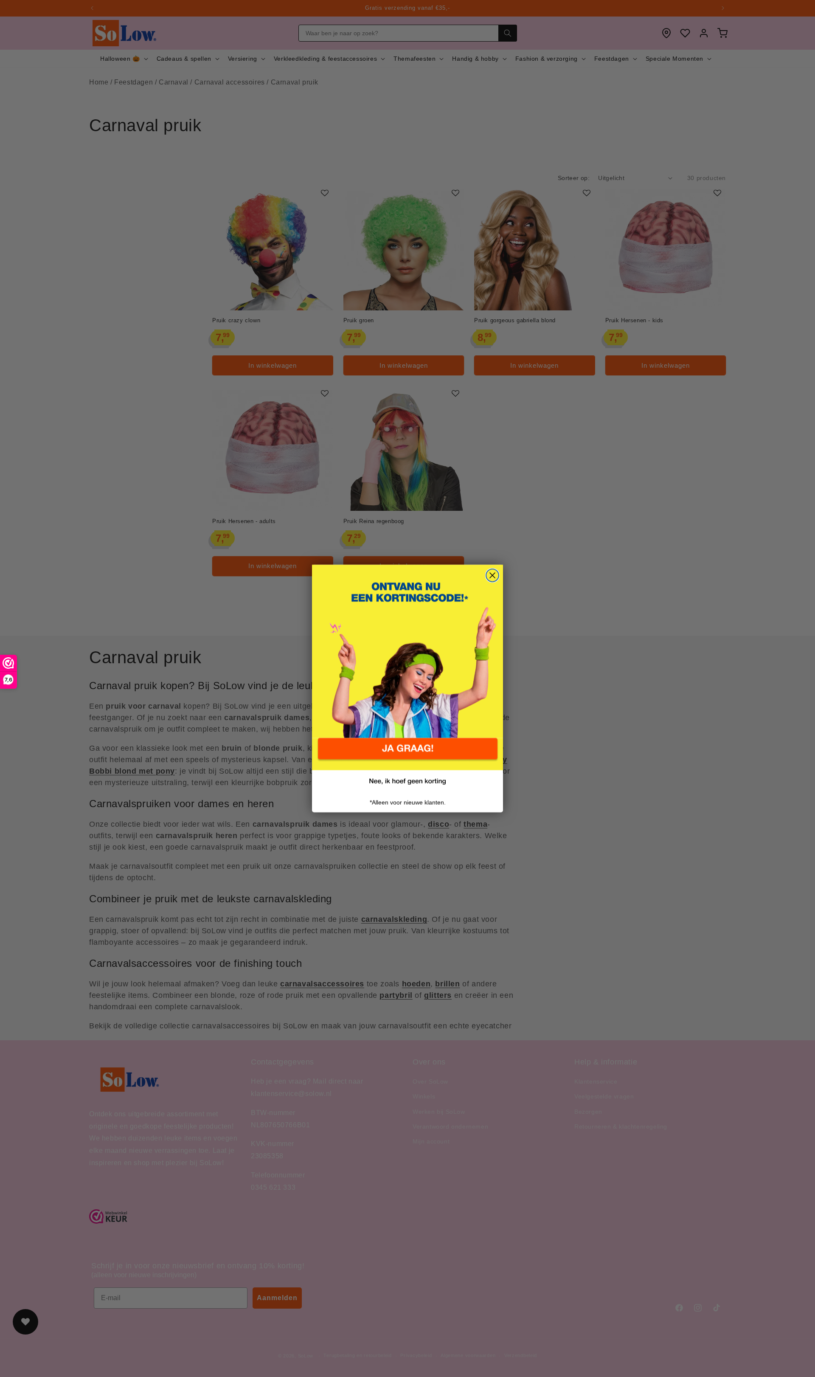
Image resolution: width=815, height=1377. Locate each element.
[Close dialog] (492, 575)
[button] (407, 754)
